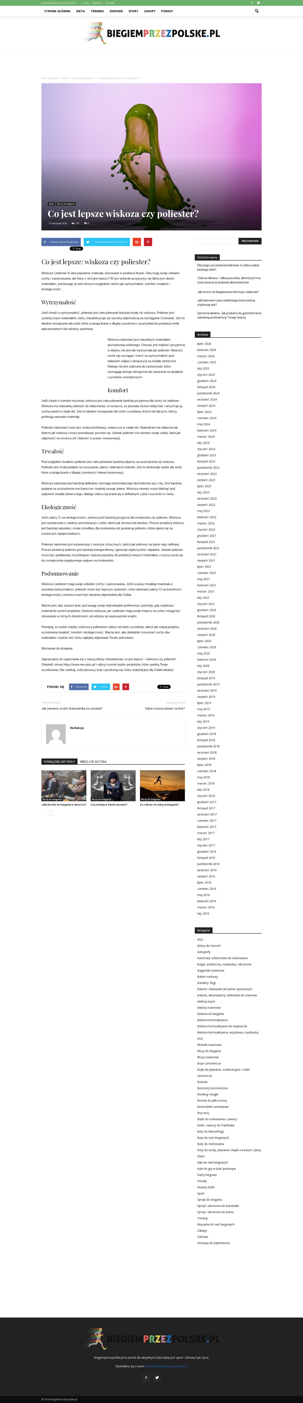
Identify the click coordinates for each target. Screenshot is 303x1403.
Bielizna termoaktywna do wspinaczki (222, 1026)
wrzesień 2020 (207, 628)
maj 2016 (203, 895)
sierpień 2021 (206, 560)
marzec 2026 (206, 356)
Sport (133, 11)
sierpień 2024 (206, 406)
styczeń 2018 (206, 796)
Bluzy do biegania (66, 203)
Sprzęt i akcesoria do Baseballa (218, 1206)
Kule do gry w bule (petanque (216, 1169)
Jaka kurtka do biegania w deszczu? (63, 804)
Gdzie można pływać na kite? (165, 708)
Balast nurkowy (207, 977)
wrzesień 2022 (207, 498)
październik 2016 (208, 864)
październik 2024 (208, 393)
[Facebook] (252, 3)
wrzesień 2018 (207, 752)
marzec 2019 (206, 715)
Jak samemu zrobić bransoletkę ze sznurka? (71, 708)
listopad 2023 (206, 461)
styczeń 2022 (206, 529)
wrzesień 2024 (207, 399)
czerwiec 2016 (206, 889)
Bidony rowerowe (209, 1008)
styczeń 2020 (206, 672)
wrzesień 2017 (207, 814)
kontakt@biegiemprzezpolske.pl (166, 1366)
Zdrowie (116, 11)
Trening (97, 11)
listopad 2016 (206, 858)
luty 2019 (203, 721)
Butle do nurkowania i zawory (217, 1119)
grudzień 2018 (206, 734)
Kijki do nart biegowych (212, 1162)
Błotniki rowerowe (209, 1045)
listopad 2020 (206, 616)
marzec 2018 (206, 783)
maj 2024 (203, 424)
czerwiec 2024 (206, 418)
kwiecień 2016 (206, 901)
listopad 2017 (206, 808)
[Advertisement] (151, 64)
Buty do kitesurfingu (210, 1131)
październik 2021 (208, 548)
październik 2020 (208, 622)
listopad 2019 (206, 678)
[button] (257, 11)
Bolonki (202, 1082)
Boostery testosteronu (212, 1088)
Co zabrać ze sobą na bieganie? (159, 804)
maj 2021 (203, 579)
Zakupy (149, 11)
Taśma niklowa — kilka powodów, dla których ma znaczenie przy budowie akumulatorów (229, 280)
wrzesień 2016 (207, 870)
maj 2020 (203, 653)
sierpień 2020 (206, 635)
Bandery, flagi (206, 983)
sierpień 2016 (206, 876)
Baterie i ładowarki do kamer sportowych (224, 989)
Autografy (203, 952)
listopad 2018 (206, 740)
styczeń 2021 (206, 604)
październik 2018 (208, 746)
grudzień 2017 (206, 802)
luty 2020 (203, 666)
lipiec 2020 (204, 641)
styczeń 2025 (206, 375)
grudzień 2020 (206, 610)
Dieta (80, 11)
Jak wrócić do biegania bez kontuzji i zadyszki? (228, 292)
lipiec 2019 (204, 703)
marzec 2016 (206, 907)
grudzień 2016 (206, 851)
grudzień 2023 (206, 455)
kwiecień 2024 (206, 430)
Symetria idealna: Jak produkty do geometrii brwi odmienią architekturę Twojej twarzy (229, 315)
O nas (85, 2)
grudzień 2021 (206, 536)
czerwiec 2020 (206, 647)
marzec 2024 (206, 436)
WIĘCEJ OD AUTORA (93, 761)
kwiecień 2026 (206, 350)
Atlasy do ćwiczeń (209, 946)
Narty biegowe (207, 1175)
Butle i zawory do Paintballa (215, 1125)
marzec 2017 (206, 833)
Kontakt (110, 2)
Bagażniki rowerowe (210, 970)
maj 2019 (203, 709)
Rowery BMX (206, 1187)
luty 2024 (203, 443)
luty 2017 (203, 839)
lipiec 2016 (204, 882)
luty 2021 (203, 598)
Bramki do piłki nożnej (212, 1100)
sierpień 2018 (206, 759)
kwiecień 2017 (206, 827)
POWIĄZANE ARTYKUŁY (59, 761)
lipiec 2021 (204, 567)
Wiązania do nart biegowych (216, 1224)
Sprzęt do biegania (209, 1200)
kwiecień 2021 (206, 585)
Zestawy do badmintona (213, 1243)
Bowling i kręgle (207, 1094)
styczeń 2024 (206, 449)
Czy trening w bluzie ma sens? (109, 804)
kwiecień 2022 (206, 517)
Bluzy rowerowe (208, 1057)
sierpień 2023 (206, 480)
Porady (167, 11)
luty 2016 (203, 913)
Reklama (97, 2)
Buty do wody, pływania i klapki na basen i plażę (229, 1150)
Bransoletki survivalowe (213, 1107)
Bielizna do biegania (210, 1014)
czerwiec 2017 (206, 820)
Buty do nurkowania (210, 1144)
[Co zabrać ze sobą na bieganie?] (162, 785)
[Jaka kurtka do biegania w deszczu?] (63, 785)
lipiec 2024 (204, 412)
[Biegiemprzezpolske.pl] (151, 33)
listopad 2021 (206, 542)
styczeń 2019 (206, 728)
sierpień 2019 (206, 697)
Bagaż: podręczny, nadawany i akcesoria (224, 964)
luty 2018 (203, 790)
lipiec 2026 (204, 344)
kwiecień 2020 (206, 659)
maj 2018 (203, 777)
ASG (200, 939)
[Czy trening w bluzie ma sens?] (113, 785)
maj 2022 (203, 511)
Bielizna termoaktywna (212, 1020)
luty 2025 (203, 368)
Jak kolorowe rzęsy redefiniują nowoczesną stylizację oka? (226, 302)
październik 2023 (208, 467)
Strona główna (57, 11)
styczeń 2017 (206, 845)
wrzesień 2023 (207, 474)
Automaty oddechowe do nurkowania (222, 958)
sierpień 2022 (206, 505)
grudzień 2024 (206, 381)
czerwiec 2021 (206, 573)
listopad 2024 (206, 387)
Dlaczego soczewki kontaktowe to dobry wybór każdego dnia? (228, 267)
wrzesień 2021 (207, 554)
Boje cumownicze (209, 1063)
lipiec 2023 (204, 486)
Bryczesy (203, 1113)
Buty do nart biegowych (213, 1138)
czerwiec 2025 (206, 362)
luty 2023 (203, 492)
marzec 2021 (206, 591)
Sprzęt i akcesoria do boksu (215, 1212)
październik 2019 (208, 684)
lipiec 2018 (204, 765)
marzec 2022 (206, 523)
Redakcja (77, 728)
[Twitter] (258, 3)
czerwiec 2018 (206, 771)
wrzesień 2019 (207, 690)
